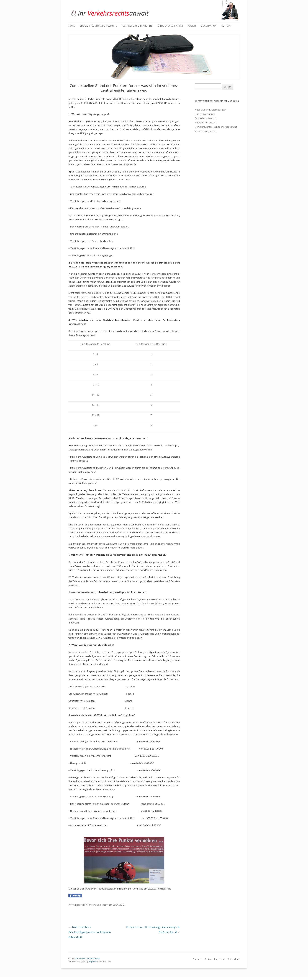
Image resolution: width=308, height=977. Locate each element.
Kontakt (226, 25)
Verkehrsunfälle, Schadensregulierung (216, 126)
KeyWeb (92, 961)
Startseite (197, 959)
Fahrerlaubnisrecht (98, 904)
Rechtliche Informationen (137, 25)
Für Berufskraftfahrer (170, 25)
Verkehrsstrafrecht (205, 122)
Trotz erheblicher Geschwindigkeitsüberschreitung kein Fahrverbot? (89, 932)
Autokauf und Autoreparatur (210, 109)
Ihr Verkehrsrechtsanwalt (87, 958)
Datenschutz (234, 959)
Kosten (192, 25)
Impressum (219, 959)
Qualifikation (209, 25)
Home (71, 25)
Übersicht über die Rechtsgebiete (98, 25)
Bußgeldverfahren (205, 114)
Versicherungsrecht (205, 131)
